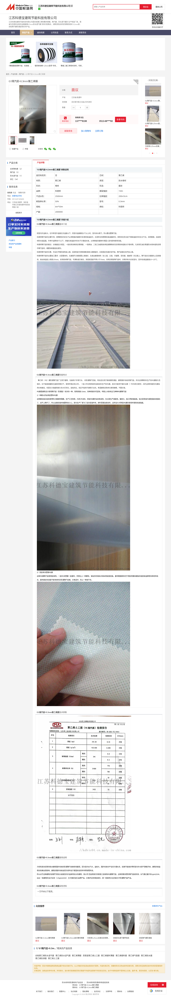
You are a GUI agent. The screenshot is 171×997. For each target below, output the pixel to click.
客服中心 (62, 991)
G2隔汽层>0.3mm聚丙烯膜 (155, 101)
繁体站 (119, 991)
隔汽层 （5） (15, 172)
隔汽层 (21, 74)
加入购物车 (86, 130)
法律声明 (109, 991)
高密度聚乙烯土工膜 (91, 955)
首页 (7, 74)
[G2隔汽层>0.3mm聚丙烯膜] (153, 91)
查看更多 (18, 213)
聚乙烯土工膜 (53, 958)
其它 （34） (14, 179)
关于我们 (39, 991)
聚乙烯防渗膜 (41, 958)
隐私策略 (85, 991)
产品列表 (14, 74)
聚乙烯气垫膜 (134, 955)
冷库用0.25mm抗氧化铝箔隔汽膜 (157, 146)
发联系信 (68, 130)
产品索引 (12, 240)
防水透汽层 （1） (16, 176)
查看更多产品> (157, 906)
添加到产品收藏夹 (15, 244)
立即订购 (99, 130)
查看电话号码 (17, 196)
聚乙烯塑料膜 (121, 955)
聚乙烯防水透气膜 (63, 955)
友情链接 (130, 991)
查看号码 (120, 119)
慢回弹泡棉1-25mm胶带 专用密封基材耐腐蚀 (51, 66)
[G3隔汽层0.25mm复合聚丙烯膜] (153, 114)
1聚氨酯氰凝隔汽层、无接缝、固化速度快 (23, 66)
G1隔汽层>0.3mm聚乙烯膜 (89, 985)
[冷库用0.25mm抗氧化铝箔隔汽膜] (153, 136)
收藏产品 (14, 149)
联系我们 (51, 991)
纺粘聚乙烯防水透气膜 (44, 955)
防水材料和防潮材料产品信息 (72, 982)
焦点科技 (89, 994)
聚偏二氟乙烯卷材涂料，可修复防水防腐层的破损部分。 (81, 66)
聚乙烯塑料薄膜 (107, 955)
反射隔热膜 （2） (16, 169)
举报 (26, 149)
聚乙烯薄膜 (76, 955)
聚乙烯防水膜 (146, 955)
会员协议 (97, 991)
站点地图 (74, 991)
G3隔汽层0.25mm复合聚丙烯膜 (156, 123)
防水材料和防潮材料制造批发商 (98, 982)
